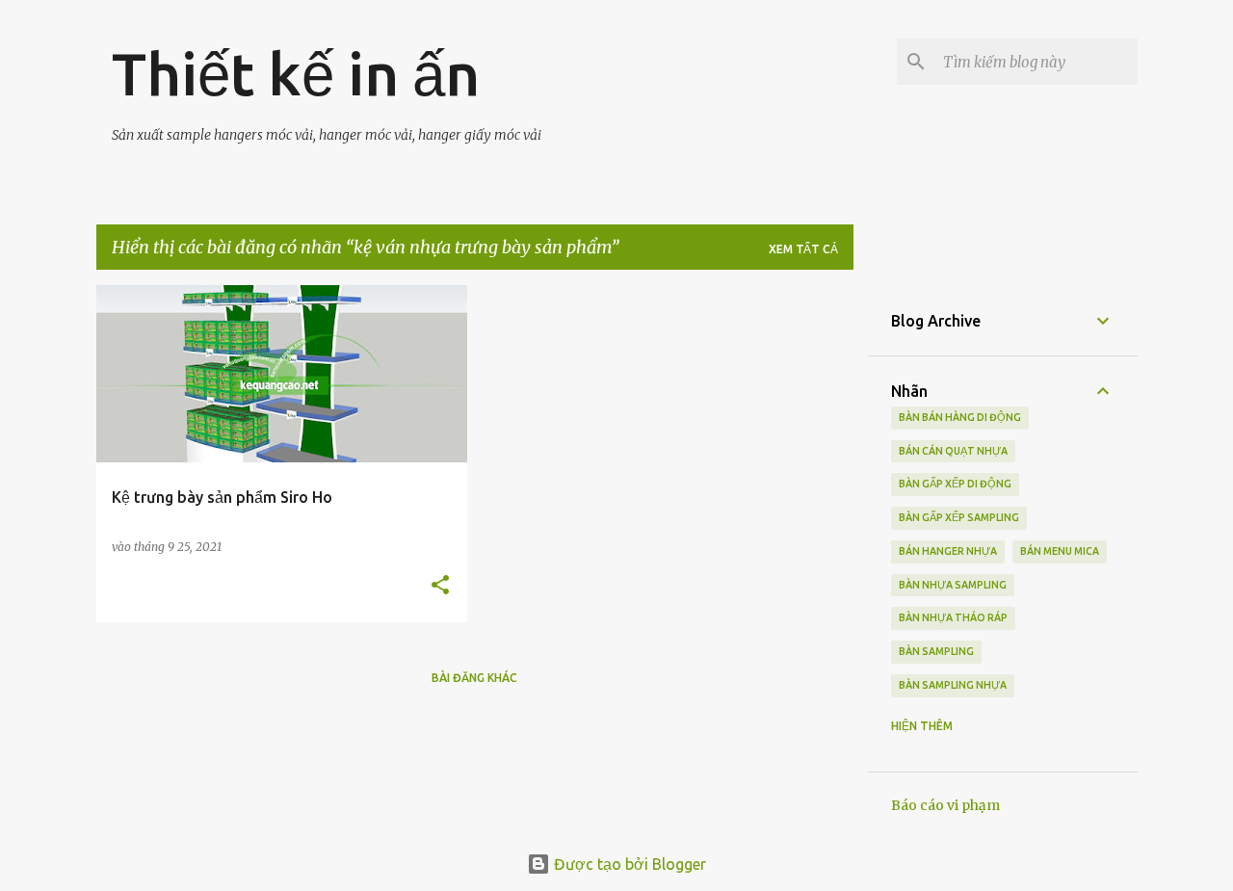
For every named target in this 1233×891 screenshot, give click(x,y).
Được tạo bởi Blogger (628, 864)
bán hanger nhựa (948, 551)
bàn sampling (936, 651)
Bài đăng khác (474, 677)
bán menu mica (1059, 551)
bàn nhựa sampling (953, 584)
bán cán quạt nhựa (953, 451)
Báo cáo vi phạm (945, 805)
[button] (440, 586)
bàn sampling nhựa (953, 685)
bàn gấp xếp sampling (959, 517)
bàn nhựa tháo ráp (953, 617)
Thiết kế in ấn (296, 73)
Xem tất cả (803, 249)
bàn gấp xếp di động (955, 483)
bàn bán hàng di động (960, 417)
